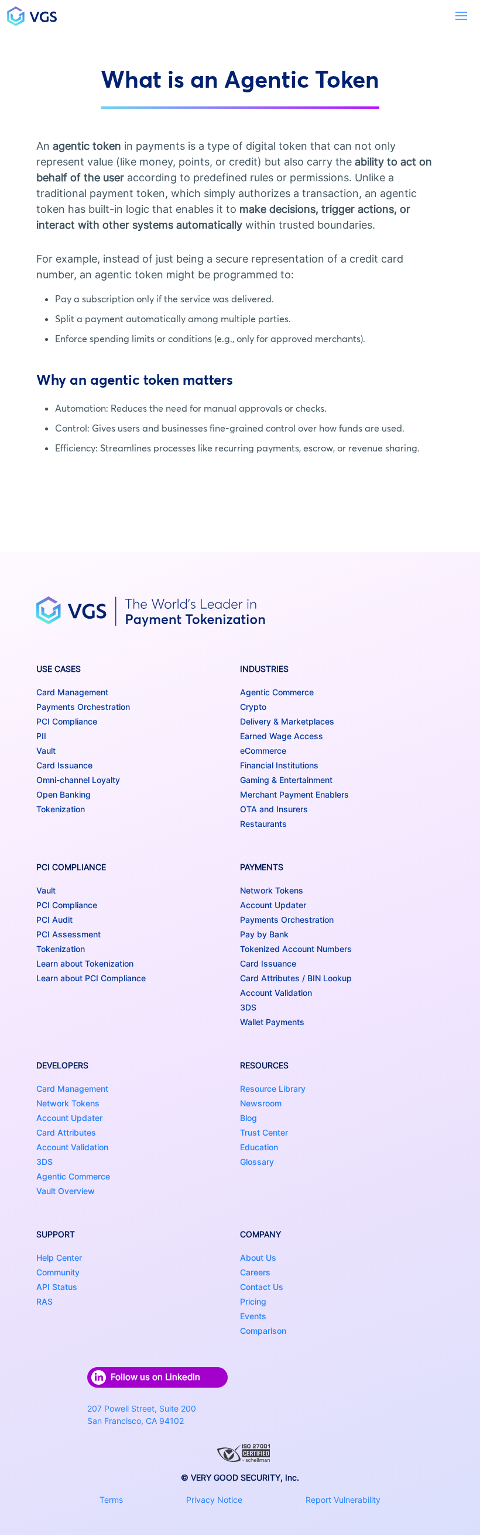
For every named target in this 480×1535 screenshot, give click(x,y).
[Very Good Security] (32, 16)
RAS (44, 1301)
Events (253, 1316)
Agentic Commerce (277, 692)
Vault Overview (65, 1191)
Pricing (253, 1301)
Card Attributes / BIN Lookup (296, 978)
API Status (56, 1287)
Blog (248, 1118)
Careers (255, 1272)
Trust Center (264, 1132)
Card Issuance (64, 765)
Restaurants (263, 824)
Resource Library (273, 1089)
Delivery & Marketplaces (287, 721)
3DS (248, 1007)
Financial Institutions (279, 765)
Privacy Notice (214, 1500)
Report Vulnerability (343, 1500)
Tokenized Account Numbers (296, 949)
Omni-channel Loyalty (78, 780)
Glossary (257, 1162)
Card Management (72, 692)
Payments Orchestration (83, 707)
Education (259, 1147)
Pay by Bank (264, 934)
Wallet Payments (272, 1022)
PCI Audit (54, 920)
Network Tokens (271, 890)
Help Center (59, 1258)
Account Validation (276, 993)
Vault (46, 751)
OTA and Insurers (274, 809)
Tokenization (60, 809)
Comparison (263, 1331)
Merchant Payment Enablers (294, 794)
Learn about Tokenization (84, 963)
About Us (258, 1258)
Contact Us (261, 1287)
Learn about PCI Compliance (91, 978)
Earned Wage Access (281, 736)
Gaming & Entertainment (286, 780)
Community (58, 1272)
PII (41, 736)
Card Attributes (66, 1132)
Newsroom (261, 1103)
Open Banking (63, 794)
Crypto (253, 707)
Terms (111, 1500)
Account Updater (273, 905)
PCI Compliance (66, 721)
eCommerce (263, 751)
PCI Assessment (68, 934)
